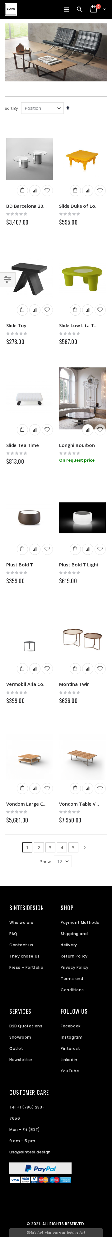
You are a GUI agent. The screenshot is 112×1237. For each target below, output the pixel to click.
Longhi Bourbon (77, 445)
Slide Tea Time (22, 445)
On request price (77, 460)
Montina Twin (74, 684)
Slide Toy (16, 325)
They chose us (24, 956)
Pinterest (70, 1048)
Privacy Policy (74, 967)
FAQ (13, 933)
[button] (47, 190)
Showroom (20, 1037)
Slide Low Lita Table (81, 325)
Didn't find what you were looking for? (56, 1232)
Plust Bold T (19, 564)
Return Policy (74, 956)
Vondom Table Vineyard (85, 804)
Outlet (16, 1048)
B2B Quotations (25, 1026)
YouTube (70, 1071)
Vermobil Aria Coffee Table (36, 684)
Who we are (21, 922)
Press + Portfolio (26, 967)
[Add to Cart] (22, 190)
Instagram (71, 1037)
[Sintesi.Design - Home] (11, 9)
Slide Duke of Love (79, 206)
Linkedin (69, 1059)
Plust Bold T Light (79, 564)
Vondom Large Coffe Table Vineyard (46, 804)
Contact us (21, 945)
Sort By (11, 108)
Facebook (71, 1026)
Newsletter (20, 1059)
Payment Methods (80, 922)
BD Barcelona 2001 (27, 206)
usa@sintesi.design (30, 1152)
